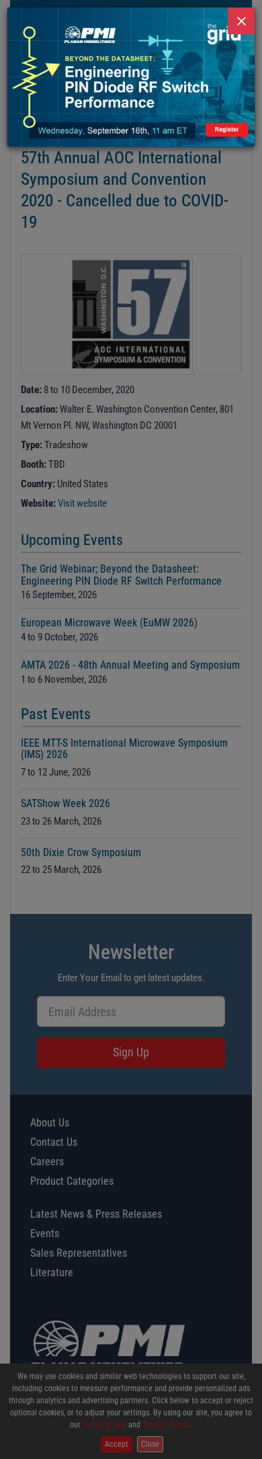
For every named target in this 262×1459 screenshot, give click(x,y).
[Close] (241, 20)
